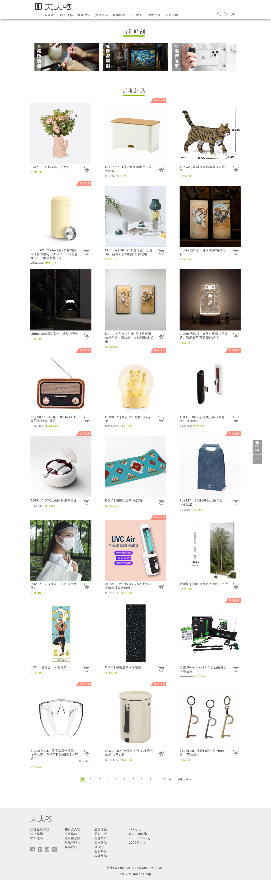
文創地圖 (36, 838)
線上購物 (36, 833)
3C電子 (136, 15)
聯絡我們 (71, 847)
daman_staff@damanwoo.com (142, 867)
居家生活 (84, 15)
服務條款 (71, 833)
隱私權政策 (72, 838)
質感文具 (101, 15)
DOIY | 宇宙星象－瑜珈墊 (123, 667)
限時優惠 (66, 15)
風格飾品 (119, 15)
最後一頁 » (184, 779)
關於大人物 (72, 829)
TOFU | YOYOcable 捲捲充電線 (53, 500)
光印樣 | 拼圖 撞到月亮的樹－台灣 (204, 583)
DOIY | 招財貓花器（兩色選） (51, 166)
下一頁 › (168, 779)
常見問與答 (72, 842)
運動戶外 (154, 15)
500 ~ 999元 (138, 833)
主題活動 (100, 829)
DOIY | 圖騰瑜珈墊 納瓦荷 (123, 500)
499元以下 (136, 829)
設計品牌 (172, 15)
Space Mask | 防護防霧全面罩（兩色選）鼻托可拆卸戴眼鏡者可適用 (54, 754)
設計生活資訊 (39, 829)
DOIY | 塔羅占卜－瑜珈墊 (48, 667)
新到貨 (49, 15)
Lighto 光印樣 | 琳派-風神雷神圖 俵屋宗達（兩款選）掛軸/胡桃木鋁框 (129, 337)
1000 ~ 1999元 (140, 838)
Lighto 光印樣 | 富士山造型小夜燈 (54, 333)
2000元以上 (137, 842)
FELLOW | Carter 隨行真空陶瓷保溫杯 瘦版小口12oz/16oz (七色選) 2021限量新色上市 (54, 254)
